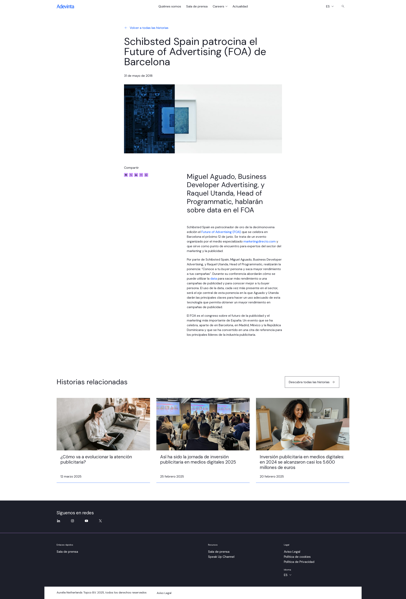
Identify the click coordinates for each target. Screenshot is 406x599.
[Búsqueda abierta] (343, 6)
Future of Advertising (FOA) (221, 232)
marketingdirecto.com (259, 241)
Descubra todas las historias (309, 382)
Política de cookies (297, 557)
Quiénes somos (169, 6)
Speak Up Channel (221, 557)
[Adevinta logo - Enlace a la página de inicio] (65, 6)
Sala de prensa (197, 6)
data (213, 278)
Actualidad (240, 6)
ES (331, 6)
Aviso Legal (292, 552)
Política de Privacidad (299, 562)
